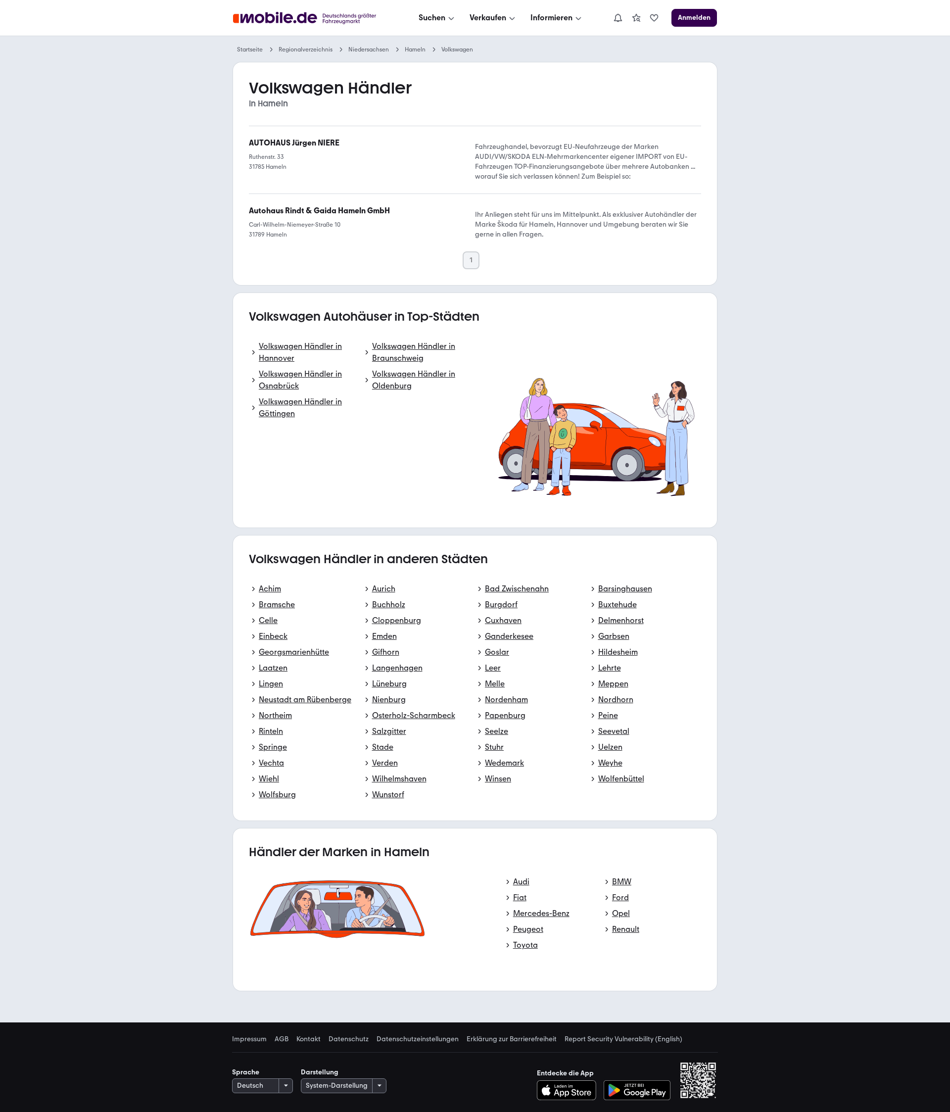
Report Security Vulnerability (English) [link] (623, 1039)
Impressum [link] (249, 1039)
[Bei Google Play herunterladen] (637, 1090)
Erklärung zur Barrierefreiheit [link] (512, 1039)
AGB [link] (281, 1039)
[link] (636, 17)
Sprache (245, 1072)
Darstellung (319, 1072)
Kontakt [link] (308, 1039)
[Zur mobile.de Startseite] (313, 18)
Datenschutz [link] (349, 1039)
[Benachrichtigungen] (617, 18)
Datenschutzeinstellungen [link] (418, 1039)
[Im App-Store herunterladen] (569, 1090)
